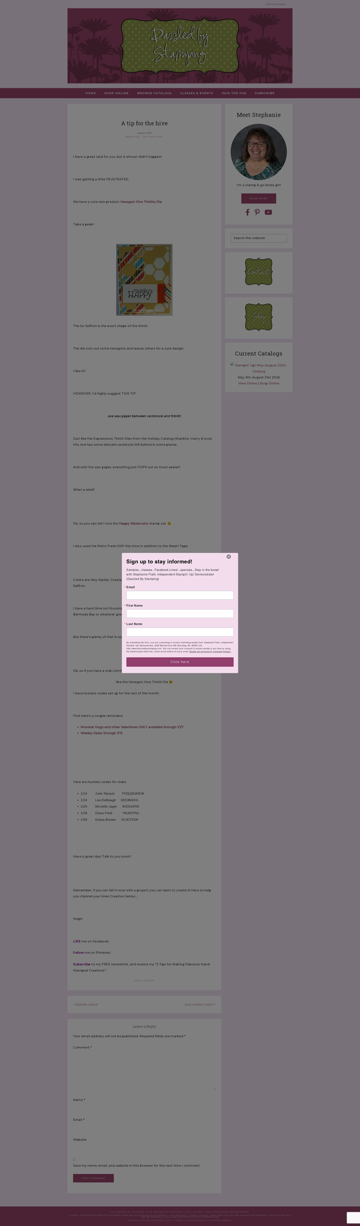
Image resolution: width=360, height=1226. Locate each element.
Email (130, 587)
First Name (134, 605)
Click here (180, 662)
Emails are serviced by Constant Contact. (210, 651)
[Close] (228, 556)
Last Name (134, 623)
